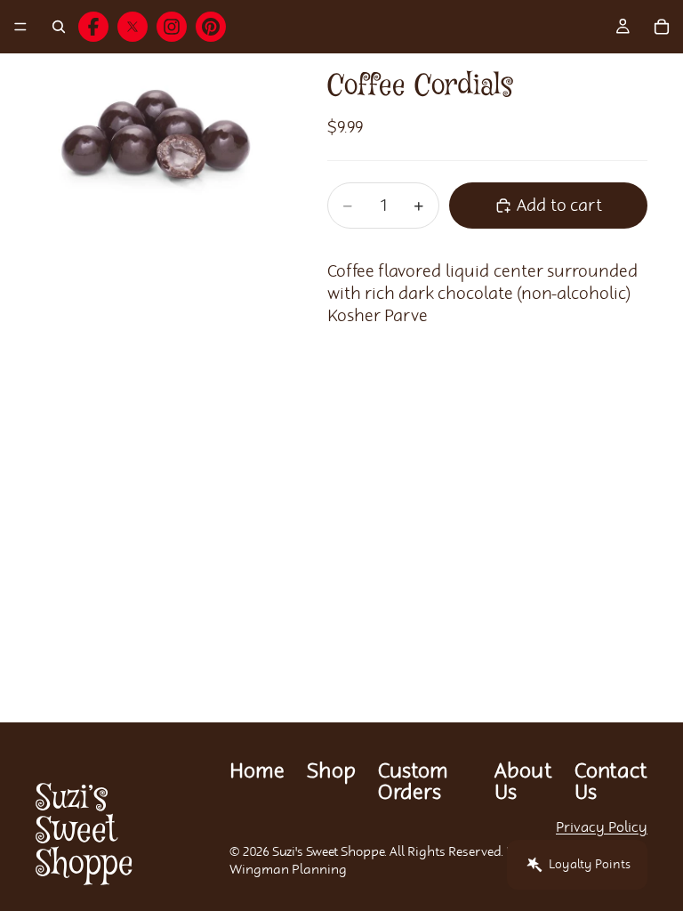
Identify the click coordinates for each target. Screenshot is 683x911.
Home (257, 772)
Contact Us (611, 782)
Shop (331, 772)
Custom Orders (413, 782)
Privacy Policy (601, 827)
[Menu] (20, 26)
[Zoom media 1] (160, 152)
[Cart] (661, 26)
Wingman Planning (288, 870)
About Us (523, 782)
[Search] (58, 26)
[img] (93, 27)
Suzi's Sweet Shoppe (328, 852)
